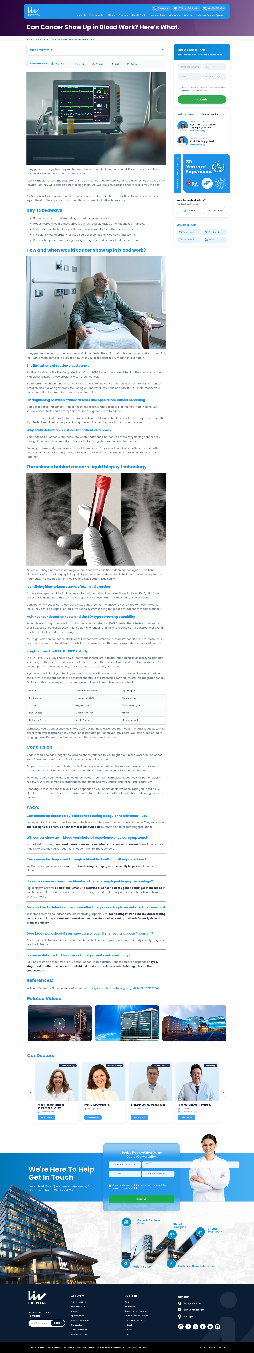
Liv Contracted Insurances (137, 1311)
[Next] (223, 1093)
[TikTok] (203, 1326)
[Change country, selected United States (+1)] (208, 66)
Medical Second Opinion (211, 15)
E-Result (128, 1325)
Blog (127, 1301)
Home (29, 39)
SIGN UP (58, 1323)
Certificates (76, 1325)
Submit (202, 99)
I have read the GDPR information (196, 88)
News (211, 239)
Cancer (38, 39)
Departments (189, 232)
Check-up (174, 15)
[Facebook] (188, 1326)
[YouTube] (210, 1326)
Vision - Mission (78, 1301)
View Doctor (46, 1117)
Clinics (111, 15)
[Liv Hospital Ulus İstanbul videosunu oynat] (194, 1023)
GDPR (127, 1334)
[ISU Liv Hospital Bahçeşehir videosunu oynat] (127, 1023)
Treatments (96, 15)
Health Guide (139, 15)
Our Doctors (188, 239)
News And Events (79, 1329)
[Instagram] (181, 1326)
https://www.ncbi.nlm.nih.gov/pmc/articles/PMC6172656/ (123, 988)
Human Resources (80, 1320)
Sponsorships (77, 1315)
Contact (188, 15)
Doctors (123, 15)
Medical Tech (158, 15)
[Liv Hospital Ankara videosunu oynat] (60, 1023)
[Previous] (30, 1093)
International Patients (135, 1320)
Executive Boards (79, 1306)
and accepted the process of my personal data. (203, 89)
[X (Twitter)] (195, 1326)
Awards (74, 1311)
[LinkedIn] (217, 1326)
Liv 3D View (130, 1306)
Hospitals (81, 15)
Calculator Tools (79, 1334)
